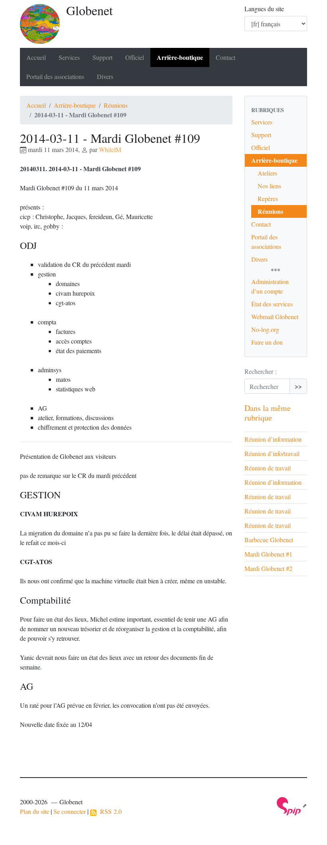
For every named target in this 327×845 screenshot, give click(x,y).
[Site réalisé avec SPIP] (292, 805)
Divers (105, 76)
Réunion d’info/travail (271, 453)
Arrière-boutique (180, 57)
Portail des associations (55, 76)
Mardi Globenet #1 (268, 554)
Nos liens (269, 186)
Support (102, 57)
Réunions (116, 105)
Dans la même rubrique (267, 413)
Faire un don (267, 342)
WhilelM (110, 149)
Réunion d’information (272, 439)
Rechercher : (260, 371)
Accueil (36, 57)
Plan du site (34, 811)
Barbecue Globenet (268, 539)
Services (69, 57)
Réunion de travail (267, 468)
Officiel (134, 57)
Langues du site (264, 8)
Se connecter (69, 811)
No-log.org (265, 329)
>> (298, 386)
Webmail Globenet (274, 316)
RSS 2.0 (109, 811)
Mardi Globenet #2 (268, 568)
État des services (272, 304)
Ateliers (267, 173)
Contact (225, 57)
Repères (268, 198)
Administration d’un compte (270, 286)
